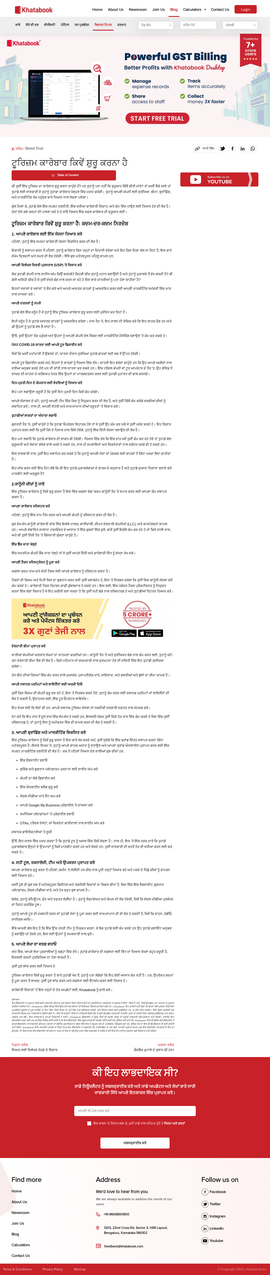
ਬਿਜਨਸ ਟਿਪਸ (103, 25)
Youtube (216, 1240)
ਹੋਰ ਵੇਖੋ (146, 25)
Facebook (217, 1191)
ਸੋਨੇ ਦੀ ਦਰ (32, 25)
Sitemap (80, 1269)
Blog (174, 9)
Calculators (192, 9)
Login (245, 9)
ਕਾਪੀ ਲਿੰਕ (204, 147)
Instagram (217, 1216)
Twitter (215, 1204)
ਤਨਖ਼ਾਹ (121, 25)
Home (98, 9)
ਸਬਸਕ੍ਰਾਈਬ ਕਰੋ (135, 1143)
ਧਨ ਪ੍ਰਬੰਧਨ (82, 25)
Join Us (158, 9)
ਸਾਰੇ (17, 25)
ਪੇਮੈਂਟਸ (65, 25)
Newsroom (138, 9)
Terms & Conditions (17, 1269)
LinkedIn (216, 1228)
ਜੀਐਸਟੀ (49, 25)
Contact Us (220, 9)
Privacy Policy (53, 1269)
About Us (115, 9)
